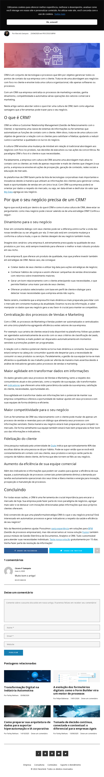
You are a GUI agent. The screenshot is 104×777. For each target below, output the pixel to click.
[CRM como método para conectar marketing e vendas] (52, 55)
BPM (90, 528)
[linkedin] (45, 753)
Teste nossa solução (60, 539)
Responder (20, 580)
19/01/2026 (75, 698)
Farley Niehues (12, 695)
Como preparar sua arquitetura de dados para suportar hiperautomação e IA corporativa (27, 725)
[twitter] (65, 753)
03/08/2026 (24, 695)
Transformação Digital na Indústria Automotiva (21, 688)
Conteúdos (52, 765)
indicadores (14, 385)
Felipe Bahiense (62, 698)
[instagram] (52, 753)
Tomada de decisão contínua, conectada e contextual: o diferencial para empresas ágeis (74, 725)
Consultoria (39, 765)
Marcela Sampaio (22, 33)
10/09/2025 (74, 733)
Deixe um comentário (89, 698)
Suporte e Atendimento (70, 765)
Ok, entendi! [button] (52, 22)
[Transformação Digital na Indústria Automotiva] (27, 676)
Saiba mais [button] (59, 14)
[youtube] (58, 753)
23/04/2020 (35, 33)
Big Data (8, 191)
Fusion (85, 532)
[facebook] (38, 753)
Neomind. (42, 769)
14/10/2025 (24, 733)
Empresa (27, 765)
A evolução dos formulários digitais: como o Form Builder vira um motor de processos (75, 690)
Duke (53, 445)
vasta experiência (60, 528)
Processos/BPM (49, 33)
